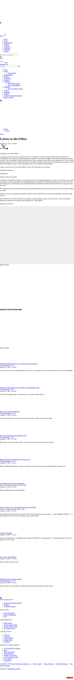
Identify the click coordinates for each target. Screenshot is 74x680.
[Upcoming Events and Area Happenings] (10, 481)
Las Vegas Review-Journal (12, 648)
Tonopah (6, 46)
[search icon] (0, 56)
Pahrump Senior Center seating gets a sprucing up (15, 459)
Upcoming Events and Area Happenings (12, 483)
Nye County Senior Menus (8, 557)
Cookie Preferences (62, 664)
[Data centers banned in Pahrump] (10, 410)
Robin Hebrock (7, 413)
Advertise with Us (9, 613)
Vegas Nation (8, 659)
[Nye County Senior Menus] (10, 555)
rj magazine (7, 660)
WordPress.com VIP (14, 669)
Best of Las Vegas (9, 652)
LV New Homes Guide (11, 657)
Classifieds (7, 48)
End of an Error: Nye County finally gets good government (18, 507)
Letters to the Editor (6, 533)
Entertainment (8, 42)
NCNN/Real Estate (13, 83)
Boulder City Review (10, 655)
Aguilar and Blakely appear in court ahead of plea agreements (18, 364)
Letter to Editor (8, 638)
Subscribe (7, 92)
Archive (6, 90)
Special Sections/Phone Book (13, 96)
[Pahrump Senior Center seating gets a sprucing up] (10, 458)
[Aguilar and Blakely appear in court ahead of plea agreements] (10, 362)
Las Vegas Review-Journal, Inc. (21, 664)
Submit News (8, 640)
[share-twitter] (3, 148)
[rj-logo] (19, 31)
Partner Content (8, 97)
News (5, 39)
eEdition (6, 51)
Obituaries (7, 49)
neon (5, 650)
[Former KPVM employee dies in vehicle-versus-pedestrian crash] (10, 386)
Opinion (6, 44)
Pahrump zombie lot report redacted (11, 579)
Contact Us (7, 636)
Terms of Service (49, 664)
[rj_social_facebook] (0, 101)
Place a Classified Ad (14, 85)
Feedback (7, 642)
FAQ (5, 616)
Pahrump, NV (4, 64)
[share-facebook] (0, 148)
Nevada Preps (12, 73)
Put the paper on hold (10, 625)
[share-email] (7, 148)
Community (7, 78)
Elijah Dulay (6, 365)
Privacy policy (37, 664)
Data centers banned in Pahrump (10, 411)
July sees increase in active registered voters (13, 435)
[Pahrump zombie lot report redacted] (10, 577)
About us (6, 635)
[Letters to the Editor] (10, 531)
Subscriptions (8, 623)
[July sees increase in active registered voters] (10, 434)
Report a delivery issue (11, 626)
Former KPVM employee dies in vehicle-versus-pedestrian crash (19, 387)
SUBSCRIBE (70, 677)
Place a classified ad (10, 615)
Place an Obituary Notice (15, 89)
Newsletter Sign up (10, 628)
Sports (6, 41)
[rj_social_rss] (1, 101)
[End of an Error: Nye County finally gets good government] (10, 505)
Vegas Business (8, 653)
